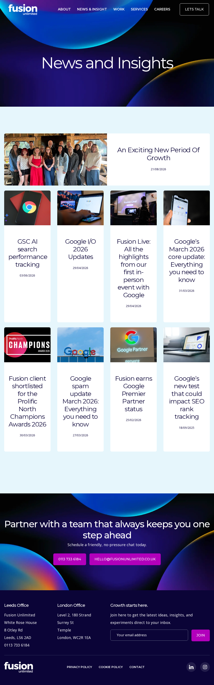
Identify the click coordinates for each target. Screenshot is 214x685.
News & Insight (92, 9)
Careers (162, 9)
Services (139, 9)
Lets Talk (194, 9)
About (64, 9)
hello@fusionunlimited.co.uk (125, 559)
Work (119, 9)
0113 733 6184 (69, 559)
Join (200, 635)
